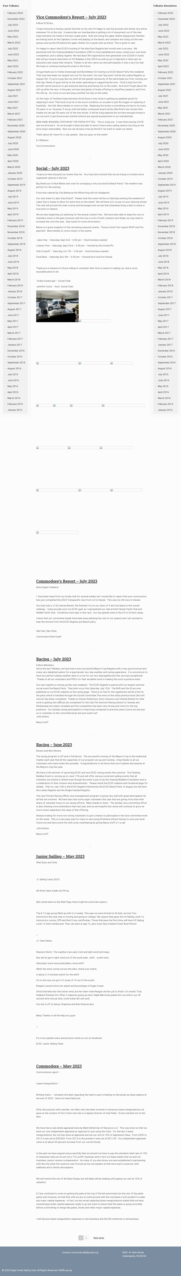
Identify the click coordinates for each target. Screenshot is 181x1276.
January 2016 (14, 410)
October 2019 (14, 178)
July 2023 (12, 24)
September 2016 (16, 362)
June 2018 (13, 261)
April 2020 (13, 161)
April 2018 (13, 273)
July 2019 (12, 196)
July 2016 (12, 374)
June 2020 (13, 149)
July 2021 (12, 96)
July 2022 (12, 48)
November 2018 (16, 232)
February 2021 (15, 119)
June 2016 (13, 380)
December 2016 (16, 350)
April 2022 (13, 66)
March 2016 (13, 398)
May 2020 (12, 155)
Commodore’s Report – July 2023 (66, 581)
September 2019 (16, 184)
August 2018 (14, 250)
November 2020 (16, 125)
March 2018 (13, 279)
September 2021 (16, 84)
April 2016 (13, 392)
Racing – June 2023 (54, 744)
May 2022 (12, 60)
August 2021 (14, 90)
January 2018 (14, 291)
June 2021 (13, 101)
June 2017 (13, 315)
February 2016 (15, 404)
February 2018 (15, 285)
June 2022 (13, 54)
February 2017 (15, 338)
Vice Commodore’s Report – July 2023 (71, 16)
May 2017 (12, 321)
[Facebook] (168, 1270)
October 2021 (14, 78)
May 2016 (12, 386)
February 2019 (15, 220)
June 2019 (13, 202)
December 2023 (16, 18)
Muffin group (65, 1270)
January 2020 (14, 173)
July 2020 (12, 143)
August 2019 (14, 190)
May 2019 (12, 208)
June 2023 (13, 30)
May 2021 (12, 107)
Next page (98, 1237)
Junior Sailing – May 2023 (60, 856)
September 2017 (16, 303)
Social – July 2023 (52, 168)
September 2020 (16, 131)
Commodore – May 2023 (59, 1066)
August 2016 (14, 368)
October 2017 (14, 297)
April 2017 (13, 327)
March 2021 (13, 113)
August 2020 (14, 137)
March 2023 (13, 42)
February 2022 (15, 72)
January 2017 (14, 344)
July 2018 (12, 255)
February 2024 (15, 13)
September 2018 (16, 244)
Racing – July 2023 (53, 658)
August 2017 (14, 309)
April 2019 (13, 214)
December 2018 (16, 226)
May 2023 (12, 36)
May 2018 (12, 267)
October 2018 (14, 238)
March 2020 (13, 167)
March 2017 (13, 332)
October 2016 (14, 356)
